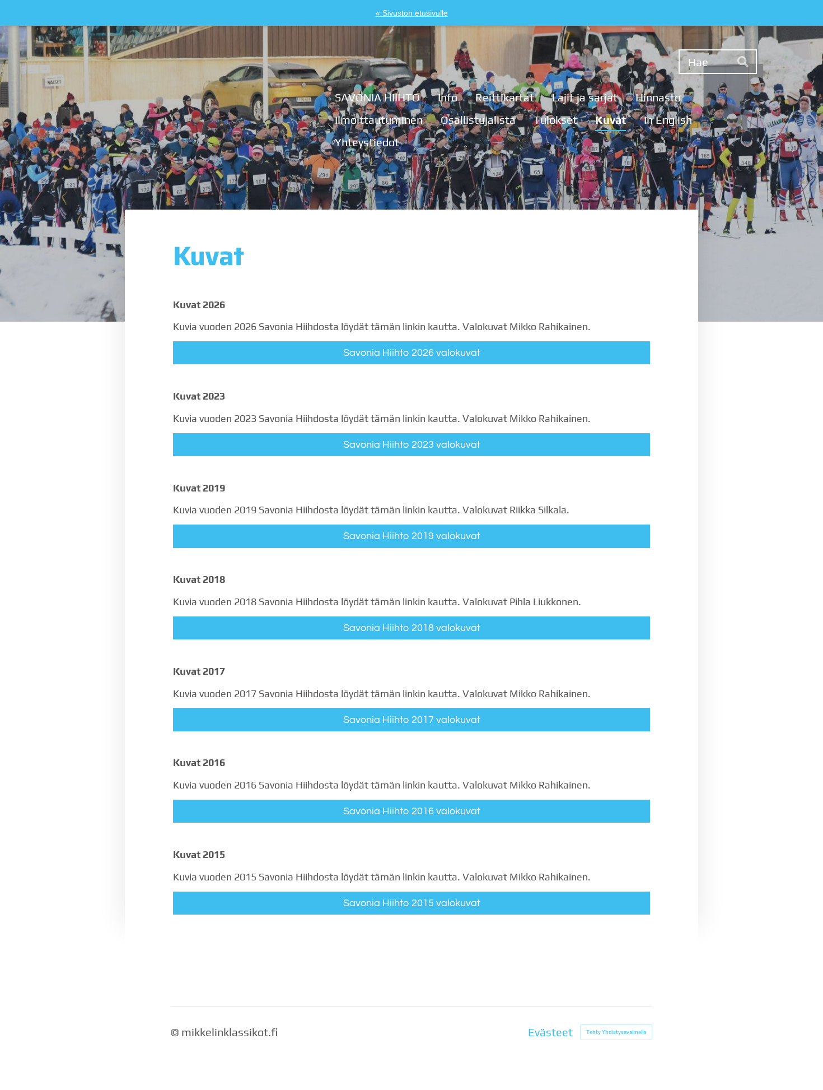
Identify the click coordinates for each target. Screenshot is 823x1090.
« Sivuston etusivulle (412, 12)
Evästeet (550, 1032)
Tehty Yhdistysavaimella (616, 1032)
